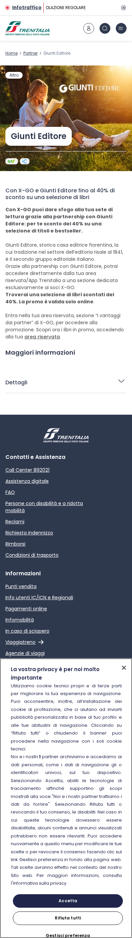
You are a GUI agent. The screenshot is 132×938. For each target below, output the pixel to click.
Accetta (68, 901)
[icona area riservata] (88, 28)
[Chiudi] (123, 667)
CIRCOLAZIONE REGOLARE (60, 7)
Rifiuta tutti (68, 918)
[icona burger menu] (121, 28)
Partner (30, 53)
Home (11, 53)
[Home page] (27, 28)
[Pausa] (122, 8)
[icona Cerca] (105, 28)
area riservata (42, 336)
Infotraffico (27, 7)
